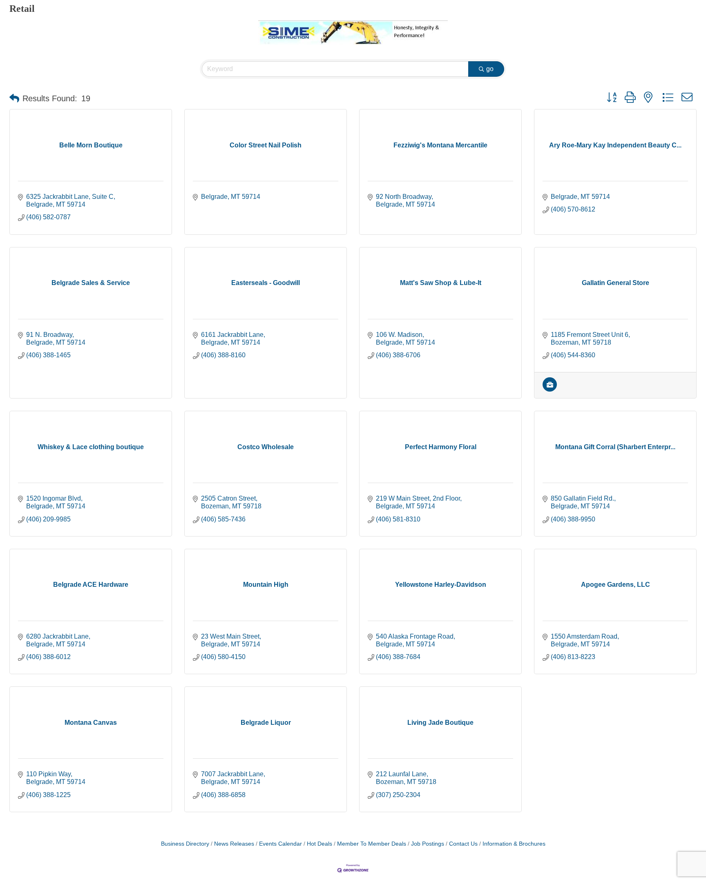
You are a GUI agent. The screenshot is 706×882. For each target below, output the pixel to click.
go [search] (490, 68)
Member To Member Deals (371, 844)
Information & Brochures (514, 844)
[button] (14, 98)
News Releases (234, 844)
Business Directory (185, 844)
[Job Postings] (550, 389)
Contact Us (463, 844)
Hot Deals (319, 844)
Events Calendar (280, 844)
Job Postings (427, 844)
